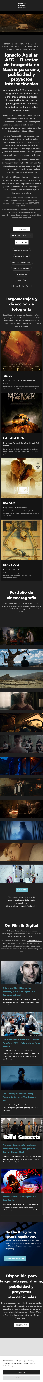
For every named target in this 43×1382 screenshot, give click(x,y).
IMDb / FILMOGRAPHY (22, 236)
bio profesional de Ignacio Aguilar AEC (21, 906)
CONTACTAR (21, 1325)
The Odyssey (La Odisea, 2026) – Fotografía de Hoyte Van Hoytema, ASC (20, 1097)
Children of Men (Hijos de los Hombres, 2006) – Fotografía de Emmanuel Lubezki (19, 992)
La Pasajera (13, 438)
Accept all (21, 1372)
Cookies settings (21, 1378)
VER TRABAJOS (21, 229)
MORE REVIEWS (13, 1258)
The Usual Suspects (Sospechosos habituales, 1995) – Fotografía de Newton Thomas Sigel (19, 1149)
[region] (21, 1369)
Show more (21, 890)
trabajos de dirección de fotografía (21, 900)
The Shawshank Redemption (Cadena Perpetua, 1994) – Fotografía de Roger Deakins (22, 1043)
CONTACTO (21, 242)
